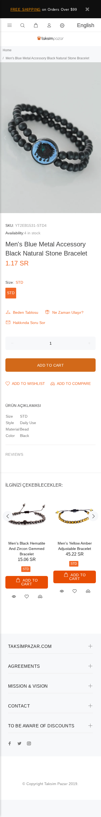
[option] (50, 137)
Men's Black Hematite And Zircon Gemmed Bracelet (26, 548)
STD (11, 293)
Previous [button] (5, 138)
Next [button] (96, 138)
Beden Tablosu (25, 312)
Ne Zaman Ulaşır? (67, 312)
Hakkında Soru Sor (29, 322)
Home (7, 50)
